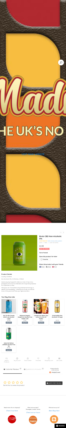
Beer (46, 242)
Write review (51, 241)
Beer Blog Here (54, 411)
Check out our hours (33, 412)
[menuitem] (61, 232)
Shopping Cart (49, 360)
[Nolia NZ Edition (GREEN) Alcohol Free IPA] (8, 334)
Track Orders (27, 360)
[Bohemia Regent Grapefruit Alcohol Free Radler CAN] (25, 306)
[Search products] (61, 62)
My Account (17, 360)
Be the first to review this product (13, 385)
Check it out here (12, 411)
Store (40, 242)
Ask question (58, 241)
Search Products (6, 361)
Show (60, 426)
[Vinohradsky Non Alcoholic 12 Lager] (57, 306)
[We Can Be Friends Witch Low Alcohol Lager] (8, 306)
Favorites (38, 360)
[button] (44, 259)
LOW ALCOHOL (54, 242)
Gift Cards (59, 360)
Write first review (54, 383)
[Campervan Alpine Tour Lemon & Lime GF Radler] (41, 306)
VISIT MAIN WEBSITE (33, 154)
